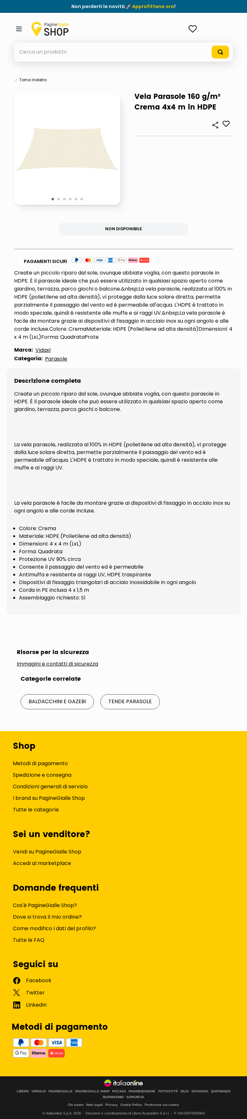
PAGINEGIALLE (61, 1091)
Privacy (111, 1104)
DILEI (184, 1091)
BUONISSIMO (113, 1097)
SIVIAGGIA (199, 1091)
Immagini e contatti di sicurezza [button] (57, 664)
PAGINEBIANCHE (142, 1091)
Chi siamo (76, 1104)
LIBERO (23, 1091)
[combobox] (123, 52)
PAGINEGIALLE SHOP (92, 1091)
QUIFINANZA (221, 1091)
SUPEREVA (135, 1097)
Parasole (56, 359)
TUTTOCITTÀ (168, 1091)
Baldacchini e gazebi (57, 701)
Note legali (94, 1104)
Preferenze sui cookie (162, 1104)
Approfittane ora (153, 6)
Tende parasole (130, 701)
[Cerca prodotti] (220, 52)
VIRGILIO (39, 1091)
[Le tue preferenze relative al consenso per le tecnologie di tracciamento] (236, 1108)
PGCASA (119, 1091)
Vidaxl (42, 350)
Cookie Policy (131, 1104)
